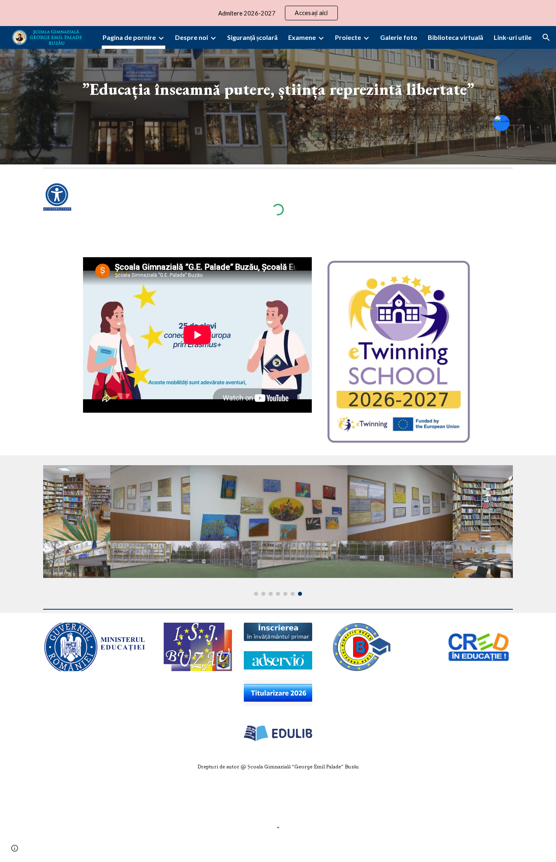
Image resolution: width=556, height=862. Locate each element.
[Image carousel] (278, 530)
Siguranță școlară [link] (252, 37)
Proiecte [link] (348, 37)
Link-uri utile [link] (513, 37)
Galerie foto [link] (398, 37)
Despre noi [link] (191, 37)
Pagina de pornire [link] (129, 37)
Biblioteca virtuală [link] (455, 37)
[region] (278, 13)
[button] (546, 37)
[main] (278, 84)
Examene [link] (302, 37)
